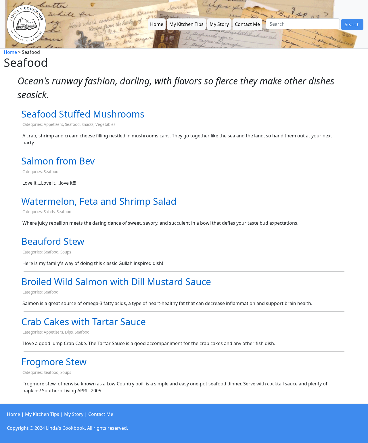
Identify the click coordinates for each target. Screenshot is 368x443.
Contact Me (247, 24)
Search (352, 24)
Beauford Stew (52, 241)
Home (156, 24)
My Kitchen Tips (186, 24)
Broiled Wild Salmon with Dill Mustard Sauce (116, 281)
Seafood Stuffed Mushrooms (82, 114)
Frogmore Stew (54, 361)
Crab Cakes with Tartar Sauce (83, 321)
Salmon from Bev (58, 161)
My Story (219, 24)
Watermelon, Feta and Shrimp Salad (99, 201)
